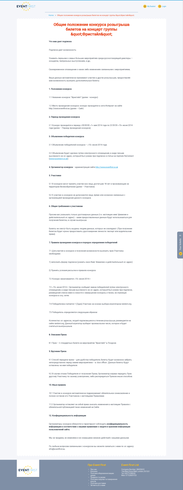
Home (51, 15)
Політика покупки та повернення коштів (104, 480)
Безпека (94, 471)
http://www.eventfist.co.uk (106, 167)
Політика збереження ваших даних (102, 474)
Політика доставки (98, 483)
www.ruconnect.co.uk (59, 159)
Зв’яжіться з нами (98, 485)
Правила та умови (98, 477)
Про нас (94, 469)
